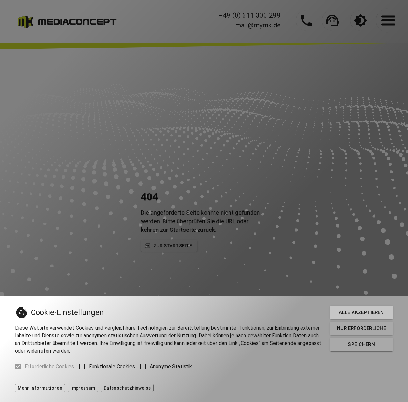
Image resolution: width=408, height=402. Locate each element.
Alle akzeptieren (361, 312)
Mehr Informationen (40, 388)
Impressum (82, 388)
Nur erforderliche (361, 328)
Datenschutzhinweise (127, 388)
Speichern (361, 344)
